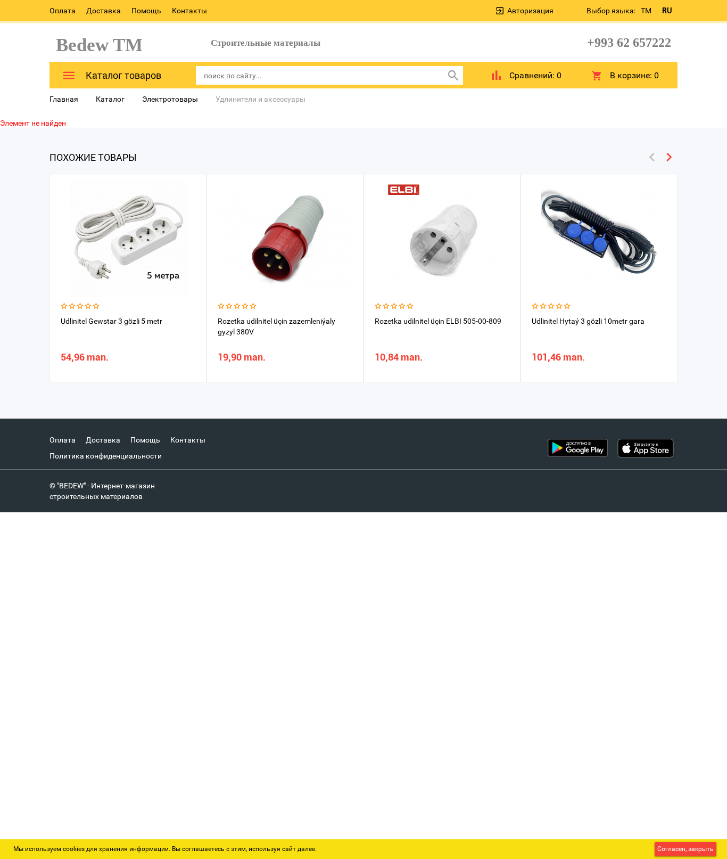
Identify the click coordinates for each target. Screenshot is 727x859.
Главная (63, 99)
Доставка (103, 10)
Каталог (110, 99)
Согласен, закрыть (685, 849)
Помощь (146, 10)
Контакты (189, 10)
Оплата (62, 10)
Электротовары (170, 99)
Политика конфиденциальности (105, 456)
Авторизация (530, 10)
